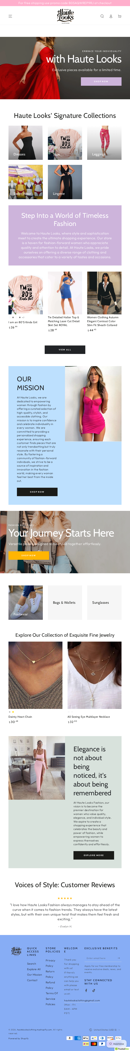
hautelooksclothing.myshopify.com (34, 1029)
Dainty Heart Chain (20, 716)
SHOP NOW (37, 492)
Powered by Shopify (18, 1038)
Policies (50, 1004)
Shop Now (28, 555)
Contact (32, 980)
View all (65, 349)
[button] (102, 16)
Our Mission (34, 974)
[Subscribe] (120, 958)
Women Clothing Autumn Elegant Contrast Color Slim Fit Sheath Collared (103, 321)
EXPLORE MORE (94, 855)
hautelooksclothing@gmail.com (82, 1000)
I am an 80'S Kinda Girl (22, 322)
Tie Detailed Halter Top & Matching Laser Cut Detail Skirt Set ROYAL (64, 321)
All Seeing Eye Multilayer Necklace (89, 716)
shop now (101, 81)
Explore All (34, 969)
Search (31, 963)
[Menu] (10, 16)
